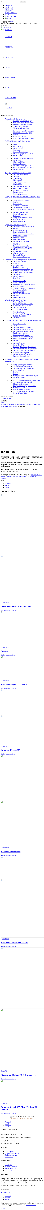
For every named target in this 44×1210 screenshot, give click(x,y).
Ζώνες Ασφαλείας (19, 282)
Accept (3, 1208)
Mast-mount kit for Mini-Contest (14, 943)
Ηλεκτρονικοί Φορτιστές (21, 335)
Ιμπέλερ (15, 372)
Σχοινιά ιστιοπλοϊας (19, 221)
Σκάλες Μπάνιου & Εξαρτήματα (23, 122)
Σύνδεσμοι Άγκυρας (19, 136)
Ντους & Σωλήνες (19, 302)
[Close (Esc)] (1, 1189)
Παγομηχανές (17, 184)
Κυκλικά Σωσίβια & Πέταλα (22, 124)
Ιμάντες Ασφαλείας (19, 265)
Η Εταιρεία (8, 1165)
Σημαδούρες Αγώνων (20, 236)
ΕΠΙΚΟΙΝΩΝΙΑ (10, 16)
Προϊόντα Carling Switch (21, 356)
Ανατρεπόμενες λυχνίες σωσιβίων (24, 284)
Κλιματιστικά (17, 180)
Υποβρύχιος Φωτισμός (20, 333)
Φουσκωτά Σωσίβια (19, 261)
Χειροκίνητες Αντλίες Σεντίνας (23, 304)
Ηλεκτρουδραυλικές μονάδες (22, 354)
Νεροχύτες (16, 317)
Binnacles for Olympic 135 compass (16, 606)
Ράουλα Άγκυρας (18, 253)
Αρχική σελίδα (6, 404)
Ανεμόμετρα (17, 150)
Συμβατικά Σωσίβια (19, 281)
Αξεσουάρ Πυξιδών (19, 162)
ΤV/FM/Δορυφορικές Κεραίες (23, 154)
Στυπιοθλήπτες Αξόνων (20, 393)
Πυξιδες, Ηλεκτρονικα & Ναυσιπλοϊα (17, 141)
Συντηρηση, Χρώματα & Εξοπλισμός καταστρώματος (22, 197)
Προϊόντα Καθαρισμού (20, 212)
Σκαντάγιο (16, 278)
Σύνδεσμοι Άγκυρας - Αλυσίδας (23, 234)
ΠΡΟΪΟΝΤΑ (9, 7)
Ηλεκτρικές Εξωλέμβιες (21, 241)
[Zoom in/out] (8, 1189)
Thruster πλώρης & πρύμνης (22, 133)
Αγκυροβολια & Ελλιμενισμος (15, 119)
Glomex (3, 478)
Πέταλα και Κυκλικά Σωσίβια (23, 269)
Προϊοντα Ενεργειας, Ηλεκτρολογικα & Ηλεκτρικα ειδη (23, 320)
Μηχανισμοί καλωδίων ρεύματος (24, 391)
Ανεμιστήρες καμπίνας (20, 188)
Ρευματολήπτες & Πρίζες (21, 352)
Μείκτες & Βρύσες (19, 316)
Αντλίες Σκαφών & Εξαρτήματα (23, 314)
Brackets (4, 651)
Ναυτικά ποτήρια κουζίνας (21, 186)
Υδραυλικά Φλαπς (19, 377)
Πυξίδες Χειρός (18, 148)
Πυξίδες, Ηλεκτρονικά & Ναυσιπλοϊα (23, 404)
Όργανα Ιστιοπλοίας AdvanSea (23, 158)
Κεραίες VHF (17, 155)
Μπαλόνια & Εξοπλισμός (21, 126)
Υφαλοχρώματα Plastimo (21, 200)
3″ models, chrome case (10, 852)
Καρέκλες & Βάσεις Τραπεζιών (23, 209)
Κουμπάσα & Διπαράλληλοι (22, 166)
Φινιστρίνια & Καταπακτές (21, 207)
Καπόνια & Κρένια (19, 255)
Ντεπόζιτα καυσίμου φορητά (22, 382)
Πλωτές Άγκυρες (18, 276)
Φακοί (15, 326)
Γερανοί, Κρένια (18, 370)
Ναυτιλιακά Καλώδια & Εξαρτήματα (25, 348)
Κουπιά (15, 249)
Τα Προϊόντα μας (10, 1168)
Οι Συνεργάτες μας (11, 1155)
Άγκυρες (16, 134)
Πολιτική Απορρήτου (12, 1153)
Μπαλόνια (16, 244)
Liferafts (16, 263)
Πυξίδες (15, 144)
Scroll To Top (5, 1192)
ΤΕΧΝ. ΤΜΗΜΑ (11, 13)
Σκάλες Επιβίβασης (19, 239)
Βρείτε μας (8, 1170)
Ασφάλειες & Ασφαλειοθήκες (23, 337)
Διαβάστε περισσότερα (8, 610)
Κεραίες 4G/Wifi (18, 169)
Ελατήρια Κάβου (18, 237)
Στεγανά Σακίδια (18, 286)
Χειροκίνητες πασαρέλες (21, 246)
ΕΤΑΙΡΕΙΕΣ (9, 9)
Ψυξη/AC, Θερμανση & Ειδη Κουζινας (18, 173)
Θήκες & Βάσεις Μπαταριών (22, 338)
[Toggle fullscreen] (6, 1189)
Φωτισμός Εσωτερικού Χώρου (23, 329)
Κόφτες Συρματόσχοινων (21, 293)
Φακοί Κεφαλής (18, 345)
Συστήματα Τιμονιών (20, 387)
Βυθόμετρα (17, 160)
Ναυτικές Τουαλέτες (19, 307)
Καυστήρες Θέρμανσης (20, 190)
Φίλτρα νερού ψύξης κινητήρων (23, 368)
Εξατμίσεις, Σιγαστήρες (20, 384)
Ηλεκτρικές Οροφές (19, 219)
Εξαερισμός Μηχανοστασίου (22, 365)
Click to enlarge (6, 447)
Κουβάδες (16, 295)
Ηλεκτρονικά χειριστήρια (21, 389)
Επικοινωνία (9, 1157)
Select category (6, 399)
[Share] (4, 1189)
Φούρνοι (16, 176)
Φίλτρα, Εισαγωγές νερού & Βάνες (24, 386)
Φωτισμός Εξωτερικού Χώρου (23, 331)
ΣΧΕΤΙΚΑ (8, 5)
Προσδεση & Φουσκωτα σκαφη (15, 225)
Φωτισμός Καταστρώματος (22, 327)
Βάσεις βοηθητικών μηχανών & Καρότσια (27, 380)
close (12, 22)
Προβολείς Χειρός (19, 343)
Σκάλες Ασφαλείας (19, 297)
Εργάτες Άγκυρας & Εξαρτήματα (23, 131)
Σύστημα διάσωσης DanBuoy (23, 271)
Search (23, 2)
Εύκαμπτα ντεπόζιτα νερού (22, 305)
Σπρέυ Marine (17, 204)
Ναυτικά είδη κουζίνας (20, 174)
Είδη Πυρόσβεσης (19, 292)
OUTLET (8, 11)
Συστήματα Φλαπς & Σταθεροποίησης (25, 375)
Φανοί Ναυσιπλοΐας (19, 324)
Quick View (5, 602)
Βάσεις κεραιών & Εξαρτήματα (23, 167)
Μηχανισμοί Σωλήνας (20, 309)
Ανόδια (15, 202)
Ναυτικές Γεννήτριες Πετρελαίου (24, 350)
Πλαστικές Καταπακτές (20, 206)
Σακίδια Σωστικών (19, 267)
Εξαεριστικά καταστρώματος (22, 218)
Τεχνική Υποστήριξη (11, 1166)
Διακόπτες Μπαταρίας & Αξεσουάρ (24, 347)
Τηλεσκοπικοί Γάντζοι (20, 251)
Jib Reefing (16, 216)
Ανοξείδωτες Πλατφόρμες (21, 257)
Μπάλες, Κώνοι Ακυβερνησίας (23, 272)
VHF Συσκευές (18, 146)
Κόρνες (15, 340)
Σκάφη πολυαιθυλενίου (20, 232)
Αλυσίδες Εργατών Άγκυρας (22, 121)
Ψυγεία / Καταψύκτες (20, 182)
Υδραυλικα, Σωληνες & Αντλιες (15, 300)
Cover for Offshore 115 (10, 750)
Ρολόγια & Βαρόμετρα (20, 152)
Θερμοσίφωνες (18, 192)
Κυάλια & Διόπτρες (19, 164)
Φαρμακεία (16, 274)
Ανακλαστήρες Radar (20, 290)
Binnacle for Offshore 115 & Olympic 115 (18, 1075)
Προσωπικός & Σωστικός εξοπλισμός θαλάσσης (20, 260)
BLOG (7, 14)
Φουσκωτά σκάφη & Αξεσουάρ (23, 226)
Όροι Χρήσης (9, 1151)
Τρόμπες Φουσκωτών (20, 230)
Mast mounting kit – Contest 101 (14, 684)
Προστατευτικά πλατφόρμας (22, 248)
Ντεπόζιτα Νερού (19, 312)
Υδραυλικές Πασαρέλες (21, 128)
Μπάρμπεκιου (17, 178)
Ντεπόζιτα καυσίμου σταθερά (22, 366)
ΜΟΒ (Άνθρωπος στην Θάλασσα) (24, 288)
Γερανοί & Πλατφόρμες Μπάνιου (24, 138)
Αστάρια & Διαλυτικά (20, 214)
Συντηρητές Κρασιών (20, 194)
